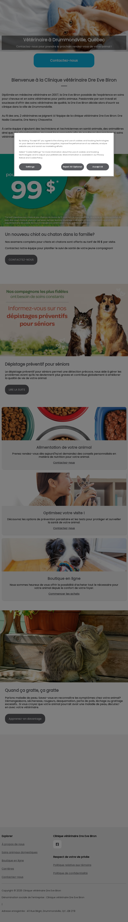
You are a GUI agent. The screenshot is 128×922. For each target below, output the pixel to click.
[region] (64, 154)
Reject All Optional (72, 166)
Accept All (97, 166)
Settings (30, 166)
